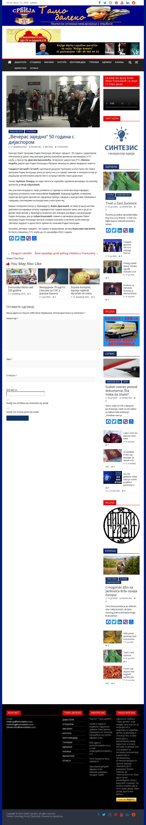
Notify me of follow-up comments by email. (27, 403)
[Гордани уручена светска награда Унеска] (112, 240)
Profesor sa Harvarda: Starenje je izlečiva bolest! (130, 289)
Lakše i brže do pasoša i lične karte (130, 436)
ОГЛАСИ (34, 68)
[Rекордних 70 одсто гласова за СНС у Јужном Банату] (53, 270)
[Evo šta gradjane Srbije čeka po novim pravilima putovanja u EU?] (112, 472)
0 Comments (62, 147)
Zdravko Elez (36, 147)
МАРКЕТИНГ (21, 68)
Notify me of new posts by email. (22, 411)
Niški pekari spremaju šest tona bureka (129, 636)
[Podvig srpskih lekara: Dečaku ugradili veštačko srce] (112, 262)
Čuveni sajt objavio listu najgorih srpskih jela (128, 672)
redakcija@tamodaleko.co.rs (19, 721)
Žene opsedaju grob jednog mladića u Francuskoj (66, 253)
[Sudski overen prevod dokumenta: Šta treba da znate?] (121, 360)
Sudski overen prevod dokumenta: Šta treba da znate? (121, 390)
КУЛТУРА (61, 62)
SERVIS (125, 382)
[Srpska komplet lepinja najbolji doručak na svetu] (84, 270)
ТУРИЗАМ (94, 62)
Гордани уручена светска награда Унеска (127, 247)
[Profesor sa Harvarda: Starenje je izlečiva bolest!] (112, 283)
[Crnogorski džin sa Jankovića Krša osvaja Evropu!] (121, 557)
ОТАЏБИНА (35, 62)
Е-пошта (11, 375)
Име (9, 359)
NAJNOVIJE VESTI (16, 131)
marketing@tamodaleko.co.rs (20, 724)
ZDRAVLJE (111, 198)
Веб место (11, 389)
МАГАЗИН (49, 62)
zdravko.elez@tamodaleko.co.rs (21, 727)
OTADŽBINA (31, 131)
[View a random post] (136, 62)
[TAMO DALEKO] (9, 62)
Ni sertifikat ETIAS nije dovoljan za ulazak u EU (128, 456)
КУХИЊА (119, 62)
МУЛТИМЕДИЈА (78, 62)
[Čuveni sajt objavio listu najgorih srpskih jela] (112, 667)
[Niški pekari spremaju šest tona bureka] (112, 632)
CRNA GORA (112, 579)
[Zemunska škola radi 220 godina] (21, 270)
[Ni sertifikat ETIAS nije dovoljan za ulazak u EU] (112, 450)
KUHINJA (110, 195)
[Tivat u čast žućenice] (121, 173)
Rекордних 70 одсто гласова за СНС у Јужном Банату (52, 290)
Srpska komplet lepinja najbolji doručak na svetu (81, 290)
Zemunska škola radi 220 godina (20, 288)
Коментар (12, 318)
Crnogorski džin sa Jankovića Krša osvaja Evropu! (121, 591)
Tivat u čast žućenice (121, 203)
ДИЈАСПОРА (20, 62)
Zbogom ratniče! (20, 253)
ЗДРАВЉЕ (107, 62)
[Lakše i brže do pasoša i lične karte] (112, 431)
